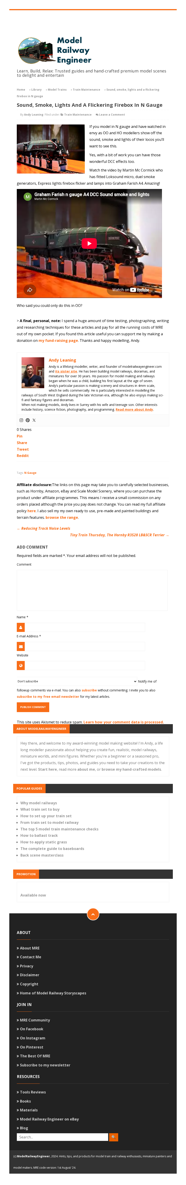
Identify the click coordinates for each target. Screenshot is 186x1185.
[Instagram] (21, 420)
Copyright (29, 983)
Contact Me (30, 956)
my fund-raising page (58, 340)
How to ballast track (39, 835)
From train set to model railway (49, 822)
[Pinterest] (28, 420)
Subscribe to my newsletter (45, 1065)
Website (22, 655)
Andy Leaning (33, 115)
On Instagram (32, 1038)
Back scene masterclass (42, 855)
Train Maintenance (86, 90)
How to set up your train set (46, 815)
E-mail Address (29, 636)
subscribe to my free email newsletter (48, 696)
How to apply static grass (43, 842)
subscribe (89, 690)
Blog (24, 1127)
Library (36, 90)
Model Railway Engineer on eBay (49, 1119)
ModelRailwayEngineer (33, 1156)
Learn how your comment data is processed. (123, 722)
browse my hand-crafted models (131, 769)
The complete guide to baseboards (52, 848)
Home (21, 90)
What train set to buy (39, 809)
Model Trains (57, 90)
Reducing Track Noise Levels (43, 528)
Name (22, 617)
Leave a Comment (112, 115)
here (31, 510)
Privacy (26, 966)
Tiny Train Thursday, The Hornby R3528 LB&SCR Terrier (119, 534)
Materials (29, 1110)
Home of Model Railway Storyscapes (53, 993)
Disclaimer (29, 974)
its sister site (66, 371)
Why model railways (38, 802)
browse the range (62, 517)
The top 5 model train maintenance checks (59, 829)
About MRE (29, 948)
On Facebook (31, 1028)
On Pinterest (31, 1047)
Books (25, 1101)
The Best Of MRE (35, 1055)
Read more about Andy (134, 409)
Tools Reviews (33, 1092)
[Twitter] (34, 420)
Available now (33, 895)
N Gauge (30, 473)
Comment (24, 564)
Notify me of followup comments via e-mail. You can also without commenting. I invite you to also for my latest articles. (86, 689)
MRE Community (35, 1020)
